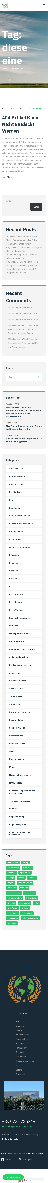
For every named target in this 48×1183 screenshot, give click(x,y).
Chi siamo (20, 1026)
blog (11, 500)
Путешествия (15, 783)
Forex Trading (16, 610)
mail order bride (16, 641)
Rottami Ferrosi (22, 1048)
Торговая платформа (19, 801)
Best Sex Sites (16, 484)
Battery (25, 863)
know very (24, 888)
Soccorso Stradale (23, 1039)
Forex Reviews (16, 602)
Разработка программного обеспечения (22, 792)
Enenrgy (11, 878)
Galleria (19, 1070)
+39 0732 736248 (18, 1121)
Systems (25, 908)
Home (4, 69)
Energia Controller (30, 319)
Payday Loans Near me (20, 665)
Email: (5, 1126)
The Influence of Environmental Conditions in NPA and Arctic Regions (23, 343)
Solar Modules (16, 720)
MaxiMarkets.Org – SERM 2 (22, 649)
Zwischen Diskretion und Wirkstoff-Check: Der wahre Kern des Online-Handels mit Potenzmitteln (22, 240)
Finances (13, 563)
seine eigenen (24, 903)
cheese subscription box (21, 523)
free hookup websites (19, 618)
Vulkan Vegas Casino (30, 918)
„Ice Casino (12, 923)
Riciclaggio (20, 1043)
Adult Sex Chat (16, 469)
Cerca (8, 201)
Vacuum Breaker (29, 313)
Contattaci (20, 1074)
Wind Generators (17, 743)
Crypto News (15, 539)
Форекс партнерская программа (19, 833)
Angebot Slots (13, 863)
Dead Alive (27, 868)
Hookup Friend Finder (19, 633)
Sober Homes (15, 696)
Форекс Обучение (18, 824)
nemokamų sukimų (15, 898)
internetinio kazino (25, 883)
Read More (7, 177)
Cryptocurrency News (19, 547)
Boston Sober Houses (19, 516)
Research (11, 903)
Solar (36, 903)
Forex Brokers (16, 594)
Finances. (13, 571)
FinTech (13, 578)
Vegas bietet (12, 913)
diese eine (11, 873)
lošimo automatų (14, 893)
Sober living (14, 704)
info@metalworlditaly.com (20, 1126)
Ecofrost (19, 1065)
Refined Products (17, 681)
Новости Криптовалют (20, 775)
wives (11, 751)
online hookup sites (18, 657)
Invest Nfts (12, 888)
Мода (12, 767)
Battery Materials (8, 109)
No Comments (38, 109)
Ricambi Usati (21, 1057)
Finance (21, 878)
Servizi (19, 1030)
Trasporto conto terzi (25, 1061)
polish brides (15, 673)
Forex (12, 586)
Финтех (13, 809)
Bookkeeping (15, 508)
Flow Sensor (28, 307)
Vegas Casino (27, 913)
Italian (27, 1180)
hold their (32, 878)
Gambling (13, 626)
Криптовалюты (16, 759)
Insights (11, 883)
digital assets (25, 873)
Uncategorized (16, 736)
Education (14, 555)
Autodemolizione (23, 1035)
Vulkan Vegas (13, 918)
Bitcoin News (15, 492)
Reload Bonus (31, 898)
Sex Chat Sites (16, 688)
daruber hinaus (13, 868)
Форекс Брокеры (17, 816)
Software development (20, 712)
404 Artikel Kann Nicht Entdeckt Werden (20, 124)
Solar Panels (12, 908)
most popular (30, 893)
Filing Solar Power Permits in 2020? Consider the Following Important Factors (24, 329)
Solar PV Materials (18, 728)
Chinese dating (16, 531)
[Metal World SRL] (11, 5)
